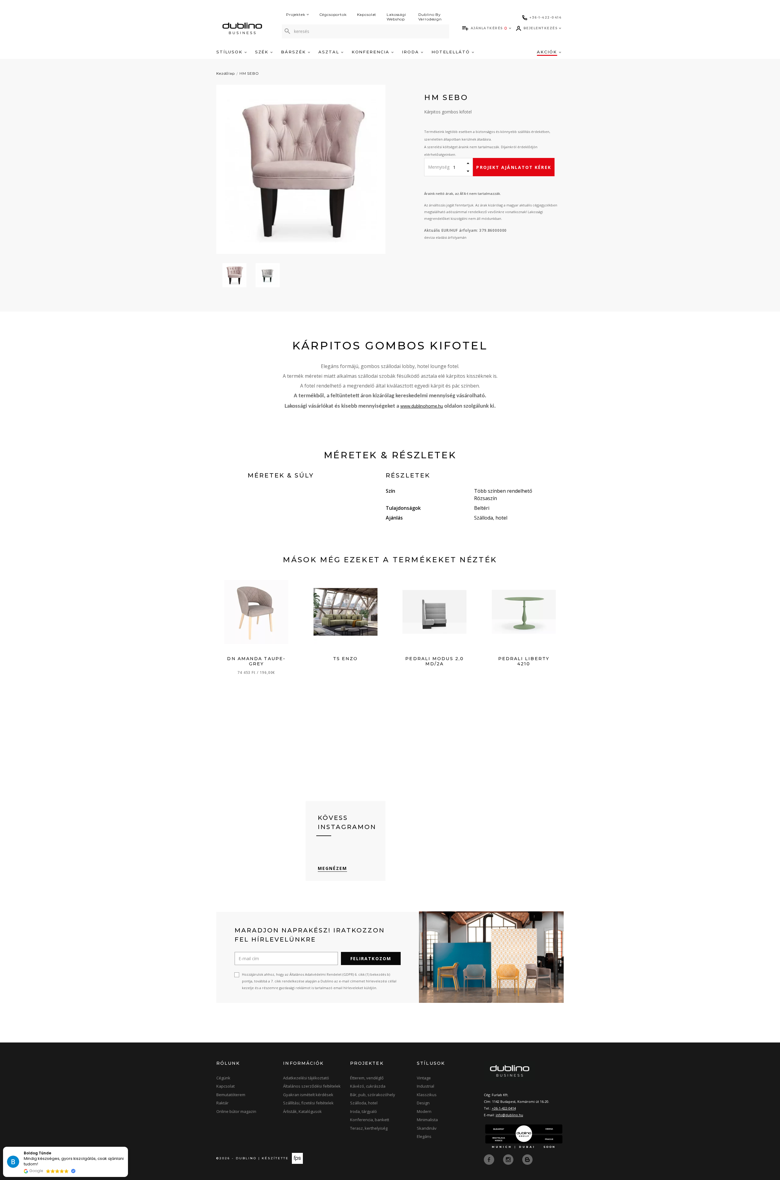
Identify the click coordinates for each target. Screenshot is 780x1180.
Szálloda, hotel (364, 1103)
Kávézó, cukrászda (367, 1086)
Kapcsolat (367, 14)
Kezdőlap (225, 73)
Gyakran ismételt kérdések (308, 1094)
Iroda (411, 51)
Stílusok (230, 51)
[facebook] (489, 1159)
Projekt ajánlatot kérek (513, 167)
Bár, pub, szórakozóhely (372, 1094)
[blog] (527, 1159)
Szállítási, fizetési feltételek (308, 1103)
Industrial (425, 1086)
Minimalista (427, 1119)
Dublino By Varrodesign (430, 16)
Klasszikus (427, 1094)
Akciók (548, 51)
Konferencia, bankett (369, 1119)
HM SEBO (249, 73)
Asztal (329, 51)
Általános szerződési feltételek (312, 1086)
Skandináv (427, 1128)
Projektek (295, 14)
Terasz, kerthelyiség (369, 1128)
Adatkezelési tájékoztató (306, 1078)
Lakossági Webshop (396, 16)
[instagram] (509, 1159)
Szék (263, 51)
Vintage (424, 1078)
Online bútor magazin (236, 1111)
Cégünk (223, 1078)
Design (423, 1103)
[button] (127, 1147)
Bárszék (294, 51)
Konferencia (371, 51)
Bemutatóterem (230, 1094)
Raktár (222, 1103)
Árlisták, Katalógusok (302, 1111)
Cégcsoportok (333, 14)
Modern (424, 1111)
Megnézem (332, 868)
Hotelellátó (451, 51)
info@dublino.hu (509, 1115)
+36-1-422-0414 (504, 1108)
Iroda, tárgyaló (363, 1111)
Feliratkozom (370, 958)
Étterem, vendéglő (367, 1078)
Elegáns (424, 1136)
